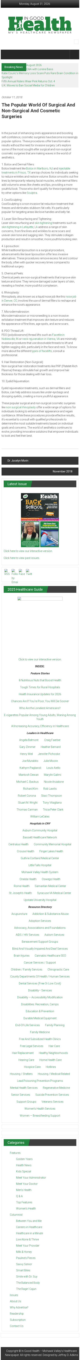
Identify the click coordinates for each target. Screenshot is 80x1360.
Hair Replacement (23, 1053)
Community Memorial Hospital (52, 844)
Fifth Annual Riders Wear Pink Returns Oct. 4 (28, 81)
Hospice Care (32, 1066)
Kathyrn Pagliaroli (30, 767)
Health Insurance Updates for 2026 (40, 694)
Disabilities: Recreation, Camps (40, 1004)
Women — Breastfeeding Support (40, 1115)
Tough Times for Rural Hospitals (40, 687)
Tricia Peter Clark (53, 809)
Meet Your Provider (27, 1245)
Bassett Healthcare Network (40, 837)
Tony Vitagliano (52, 802)
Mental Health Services (24, 1087)
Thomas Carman (27, 809)
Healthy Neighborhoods (53, 1053)
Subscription (18, 1319)
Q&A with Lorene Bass (39, 69)
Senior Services (20, 1094)
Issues (14, 1295)
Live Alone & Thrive (27, 1239)
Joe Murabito (30, 760)
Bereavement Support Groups (40, 941)
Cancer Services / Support (40, 962)
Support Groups (26, 1101)
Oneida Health (28, 879)
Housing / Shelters (21, 1073)
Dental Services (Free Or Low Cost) (40, 983)
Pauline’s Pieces (26, 1258)
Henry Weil (26, 753)
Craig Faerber (52, 740)
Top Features (24, 1202)
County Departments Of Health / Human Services (40, 976)
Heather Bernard (51, 746)
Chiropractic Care (58, 969)
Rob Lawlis (50, 788)
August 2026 (34, 65)
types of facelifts (41, 351)
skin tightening (43, 223)
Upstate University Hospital (40, 900)
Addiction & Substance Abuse (50, 913)
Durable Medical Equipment (40, 1018)
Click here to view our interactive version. (28, 551)
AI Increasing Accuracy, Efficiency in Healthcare (40, 726)
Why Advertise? (19, 1307)
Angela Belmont (28, 740)
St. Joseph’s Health (20, 893)
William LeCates (40, 816)
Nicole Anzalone (54, 781)
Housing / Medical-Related (54, 1073)
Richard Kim (30, 788)
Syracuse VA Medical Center (54, 893)
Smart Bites (23, 1270)
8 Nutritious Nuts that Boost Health (40, 680)
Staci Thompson (51, 795)
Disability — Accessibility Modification (40, 997)
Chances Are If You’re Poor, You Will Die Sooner (40, 701)
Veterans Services (52, 1101)
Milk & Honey (24, 1251)
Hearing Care (26, 1059)
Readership (17, 1313)
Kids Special (23, 1171)
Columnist (16, 1214)
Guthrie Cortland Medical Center (40, 858)
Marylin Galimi (52, 774)
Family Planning (54, 1025)
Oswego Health (51, 879)
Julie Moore (50, 760)
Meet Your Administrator (31, 1177)
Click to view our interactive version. (40, 659)
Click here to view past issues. (22, 558)
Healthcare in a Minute (29, 1233)
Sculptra (32, 192)
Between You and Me (29, 1220)
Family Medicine (40, 1032)
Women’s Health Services (39, 1108)
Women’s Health (26, 1208)
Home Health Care (50, 1059)
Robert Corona (27, 795)
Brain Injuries (22, 955)
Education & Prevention (40, 1011)
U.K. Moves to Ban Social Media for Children (28, 85)
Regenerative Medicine (56, 1087)
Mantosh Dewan (29, 774)
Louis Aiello (53, 767)
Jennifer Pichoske (49, 753)
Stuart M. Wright (27, 802)
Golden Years (24, 1159)
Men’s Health (23, 1190)
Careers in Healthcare (29, 1227)
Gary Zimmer (27, 746)
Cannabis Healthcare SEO (50, 955)
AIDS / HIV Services (27, 934)
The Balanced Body (28, 1282)
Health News (23, 1165)
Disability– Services (40, 990)
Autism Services (54, 934)
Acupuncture (19, 913)
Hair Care (54, 1046)
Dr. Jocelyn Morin (18, 460)
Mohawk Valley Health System (40, 872)
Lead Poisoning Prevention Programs (40, 1080)
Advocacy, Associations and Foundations (40, 927)
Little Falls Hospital (40, 865)
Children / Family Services (26, 969)
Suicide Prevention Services (52, 1094)
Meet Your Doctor (27, 1183)
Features (15, 1152)
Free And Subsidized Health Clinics (40, 1039)
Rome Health (22, 886)
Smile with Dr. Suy (26, 1276)
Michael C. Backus (27, 781)
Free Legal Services (31, 1046)
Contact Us (16, 1326)
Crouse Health (25, 851)
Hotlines (51, 1066)
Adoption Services (40, 920)
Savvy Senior (24, 1264)
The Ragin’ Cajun (26, 1288)
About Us (15, 1301)
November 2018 (62, 471)
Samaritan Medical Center (50, 886)
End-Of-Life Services (27, 1025)
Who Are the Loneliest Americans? (40, 708)
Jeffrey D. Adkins (68, 1355)
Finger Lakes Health (51, 851)
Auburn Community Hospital (40, 830)
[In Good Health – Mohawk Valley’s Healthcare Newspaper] (6, 54)
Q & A (19, 1196)
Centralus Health (19, 844)
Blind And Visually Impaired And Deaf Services (40, 948)
